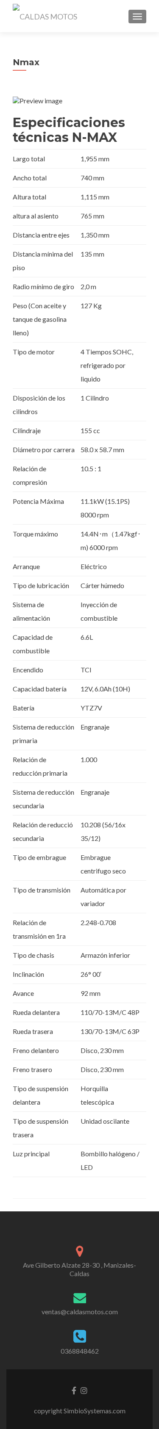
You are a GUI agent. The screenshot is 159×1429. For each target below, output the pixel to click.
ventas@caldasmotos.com (80, 1311)
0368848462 (80, 1351)
